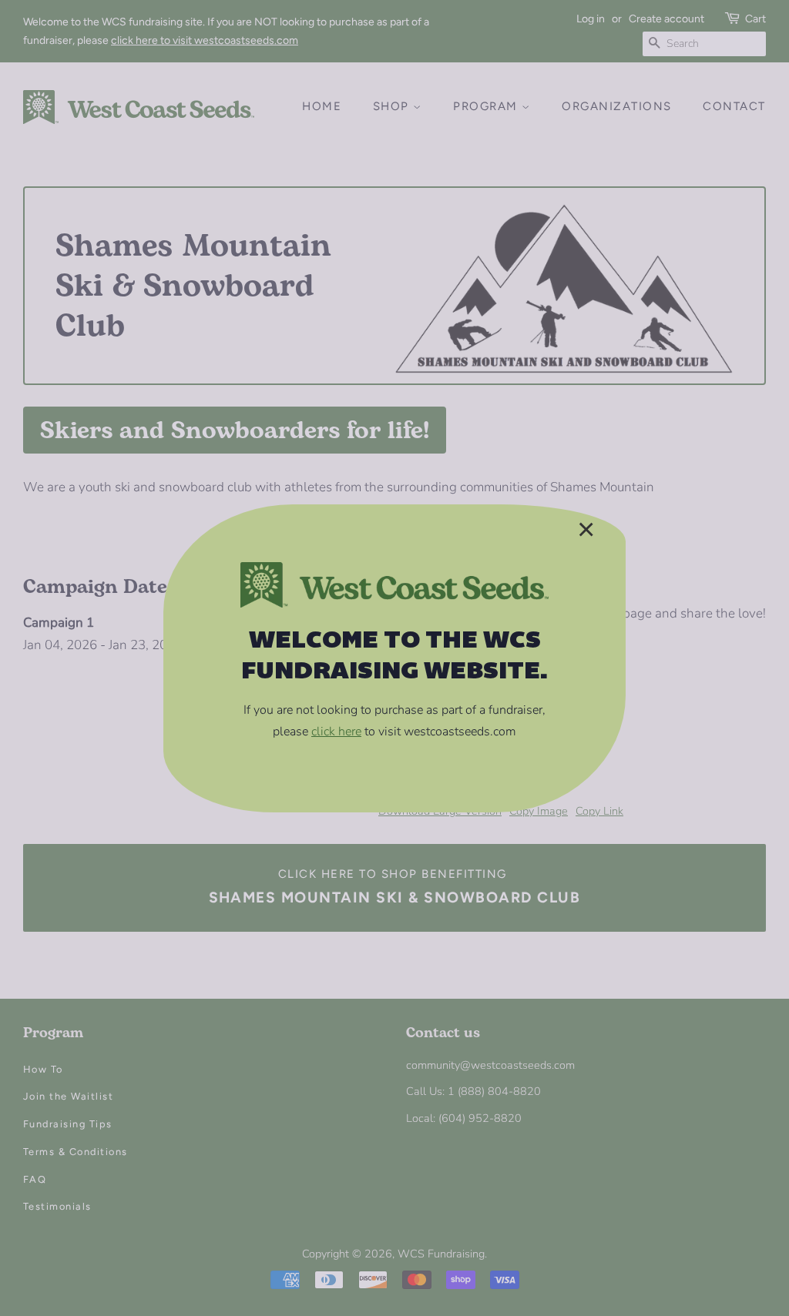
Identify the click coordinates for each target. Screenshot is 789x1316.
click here (336, 731)
